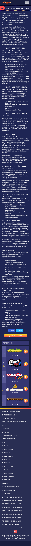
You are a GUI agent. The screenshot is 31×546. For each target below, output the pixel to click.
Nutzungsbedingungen (9, 439)
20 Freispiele (6, 446)
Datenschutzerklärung (9, 435)
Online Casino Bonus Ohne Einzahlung (14, 422)
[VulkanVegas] (14, 376)
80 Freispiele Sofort (8, 476)
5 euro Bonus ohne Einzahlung (11, 504)
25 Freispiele (6, 452)
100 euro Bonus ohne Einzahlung (12, 511)
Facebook (12, 330)
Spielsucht (5, 432)
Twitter (20, 330)
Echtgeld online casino (9, 415)
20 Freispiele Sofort (8, 449)
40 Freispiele (6, 463)
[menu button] (27, 2)
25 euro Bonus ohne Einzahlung (12, 517)
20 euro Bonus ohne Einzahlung (12, 497)
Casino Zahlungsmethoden (10, 487)
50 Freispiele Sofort (8, 466)
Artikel (4, 425)
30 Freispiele (6, 459)
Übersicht (14, 355)
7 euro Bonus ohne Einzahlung (11, 521)
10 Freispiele (6, 442)
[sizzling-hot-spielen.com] (6, 2)
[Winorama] (14, 399)
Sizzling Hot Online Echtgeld (11, 411)
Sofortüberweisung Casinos (10, 524)
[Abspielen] (26, 351)
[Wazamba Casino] (14, 350)
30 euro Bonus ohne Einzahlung (12, 507)
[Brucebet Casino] (14, 363)
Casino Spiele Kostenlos (9, 418)
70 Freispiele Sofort (8, 473)
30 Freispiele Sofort (8, 456)
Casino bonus (6, 493)
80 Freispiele (6, 480)
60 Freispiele (6, 470)
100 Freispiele (6, 483)
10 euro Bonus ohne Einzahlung (12, 500)
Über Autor (5, 428)
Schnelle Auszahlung (8, 490)
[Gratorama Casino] (14, 387)
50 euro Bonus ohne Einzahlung (12, 514)
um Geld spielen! (16, 336)
